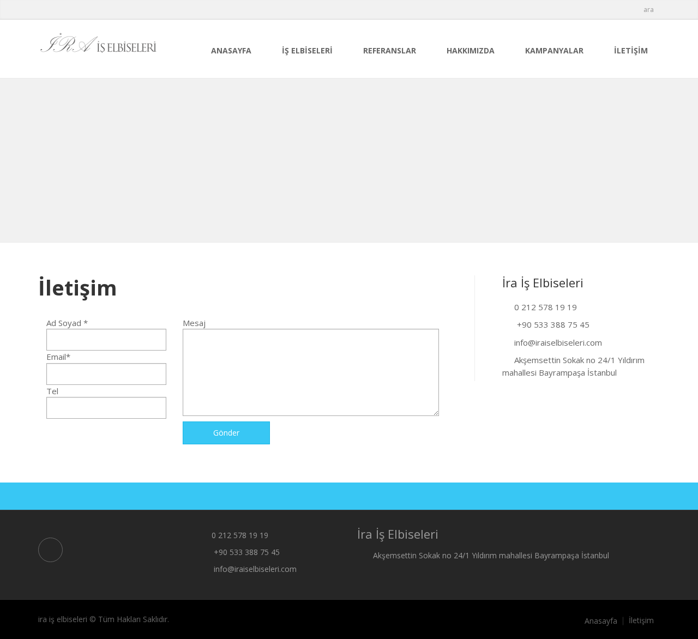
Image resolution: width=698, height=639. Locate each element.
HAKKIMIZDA (471, 50)
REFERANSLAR (389, 50)
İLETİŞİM (631, 50)
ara (648, 9)
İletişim (641, 620)
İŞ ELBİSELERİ (307, 50)
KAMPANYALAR (554, 50)
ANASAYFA (231, 50)
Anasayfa (601, 621)
